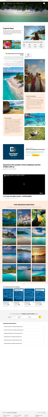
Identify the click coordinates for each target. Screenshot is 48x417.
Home (4, 26)
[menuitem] (12, 317)
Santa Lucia (6, 128)
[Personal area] (44, 3)
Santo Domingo (17, 121)
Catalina (38, 102)
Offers (14, 3)
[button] (46, 415)
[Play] (24, 183)
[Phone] (38, 3)
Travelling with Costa (9, 3)
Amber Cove (33, 152)
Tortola (6, 126)
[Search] (40, 3)
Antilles (42, 100)
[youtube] (44, 412)
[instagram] (38, 412)
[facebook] (41, 412)
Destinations (8, 26)
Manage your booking (20, 3)
